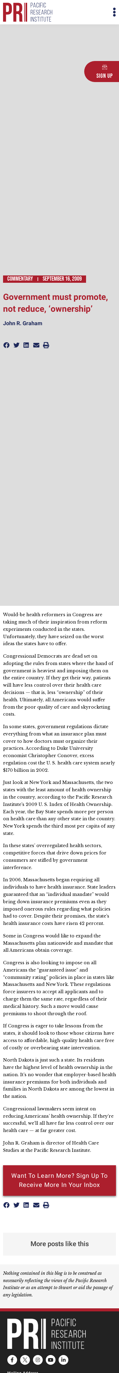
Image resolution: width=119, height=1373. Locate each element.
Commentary (20, 278)
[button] (88, 12)
